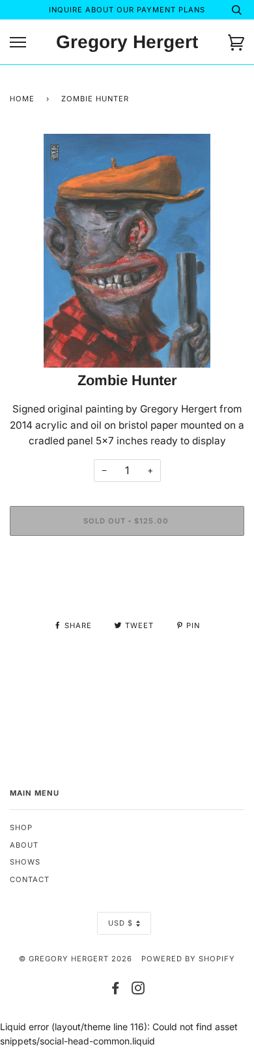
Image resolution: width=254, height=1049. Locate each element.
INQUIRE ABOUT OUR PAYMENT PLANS (127, 9)
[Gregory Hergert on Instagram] (138, 990)
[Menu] (18, 42)
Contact (29, 879)
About (24, 845)
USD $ (120, 923)
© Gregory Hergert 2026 (75, 958)
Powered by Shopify (188, 958)
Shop (21, 827)
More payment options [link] (127, 590)
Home (22, 98)
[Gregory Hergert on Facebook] (115, 990)
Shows (25, 861)
